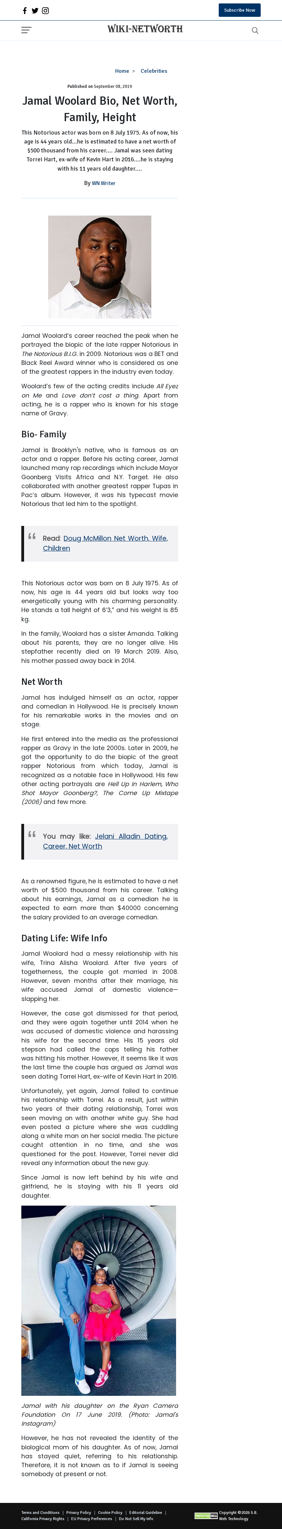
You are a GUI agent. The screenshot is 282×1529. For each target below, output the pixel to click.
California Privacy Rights (42, 1518)
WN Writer (104, 183)
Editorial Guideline (145, 1512)
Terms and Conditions (40, 1512)
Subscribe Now (239, 10)
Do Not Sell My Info (136, 1518)
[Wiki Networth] (143, 29)
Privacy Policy (78, 1512)
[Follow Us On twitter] (35, 10)
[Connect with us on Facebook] (24, 10)
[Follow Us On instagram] (45, 10)
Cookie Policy (110, 1512)
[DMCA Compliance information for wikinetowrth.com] (206, 1515)
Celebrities (154, 71)
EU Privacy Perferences (91, 1518)
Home (122, 71)
